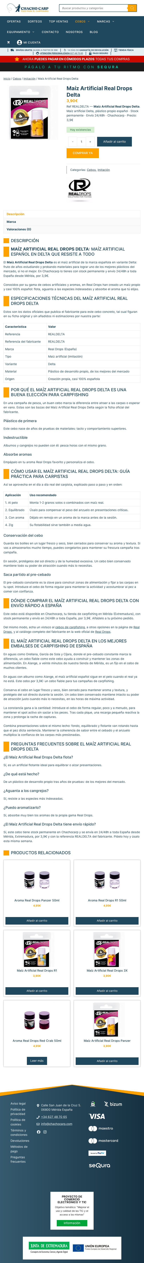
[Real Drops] (80, 190)
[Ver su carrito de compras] (8, 42)
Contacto (50, 32)
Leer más (37, 1060)
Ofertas (14, 21)
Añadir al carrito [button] (37, 920)
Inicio (7, 78)
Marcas (103, 21)
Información (72, 1223)
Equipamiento (18, 32)
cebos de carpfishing (70, 627)
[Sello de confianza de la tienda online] (102, 1178)
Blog (94, 32)
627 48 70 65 (61, 53)
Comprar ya (83, 153)
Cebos (80, 21)
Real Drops (102, 632)
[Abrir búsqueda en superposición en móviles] (98, 8)
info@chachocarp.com (56, 1124)
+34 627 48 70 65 (54, 1117)
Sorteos (35, 21)
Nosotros (74, 32)
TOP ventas (58, 21)
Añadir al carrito (114, 141)
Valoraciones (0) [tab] (19, 229)
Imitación (29, 78)
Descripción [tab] (15, 214)
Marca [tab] (11, 222)
